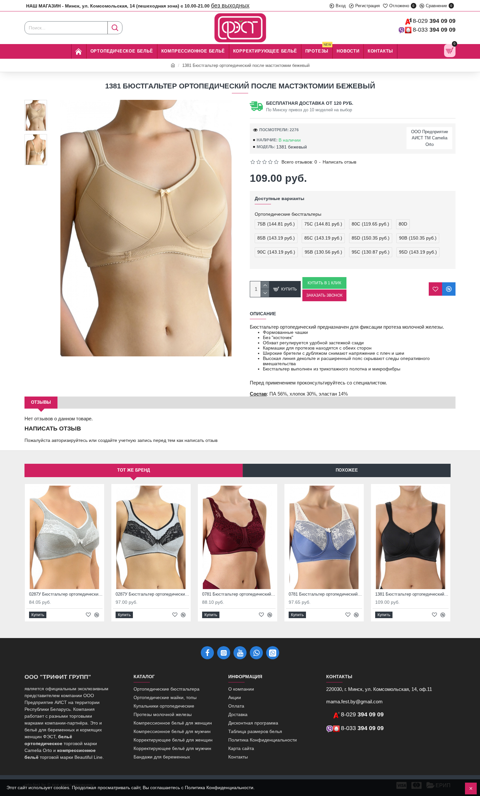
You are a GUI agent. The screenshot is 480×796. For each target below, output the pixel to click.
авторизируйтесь (70, 440)
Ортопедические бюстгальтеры (288, 214)
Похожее (347, 470)
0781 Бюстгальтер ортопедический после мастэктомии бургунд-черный (239, 594)
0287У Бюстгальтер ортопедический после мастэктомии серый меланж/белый (66, 594)
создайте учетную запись (125, 440)
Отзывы (41, 402)
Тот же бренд (133, 470)
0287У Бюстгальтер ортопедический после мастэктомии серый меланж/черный (152, 594)
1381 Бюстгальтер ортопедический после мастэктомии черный (412, 594)
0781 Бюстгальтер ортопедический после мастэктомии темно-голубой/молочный (325, 594)
